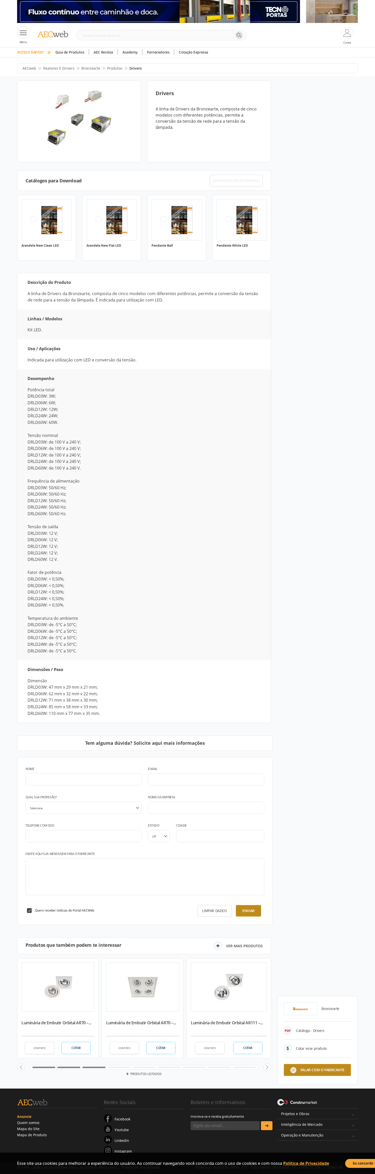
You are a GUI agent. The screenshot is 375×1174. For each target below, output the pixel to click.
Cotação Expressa (193, 52)
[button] (21, 1067)
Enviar (248, 910)
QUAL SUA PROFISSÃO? (41, 797)
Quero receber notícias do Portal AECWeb (64, 910)
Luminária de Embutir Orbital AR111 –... (227, 1023)
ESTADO (153, 825)
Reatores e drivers (58, 68)
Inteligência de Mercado (301, 1124)
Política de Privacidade (306, 1163)
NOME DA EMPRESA (161, 797)
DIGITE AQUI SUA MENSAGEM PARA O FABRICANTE (60, 854)
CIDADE (181, 825)
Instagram (123, 1151)
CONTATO (40, 1048)
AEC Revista (103, 52)
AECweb (29, 68)
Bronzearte (90, 68)
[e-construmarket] (297, 1102)
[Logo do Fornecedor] (300, 1009)
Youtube (122, 1129)
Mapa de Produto (32, 1134)
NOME (30, 769)
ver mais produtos (244, 945)
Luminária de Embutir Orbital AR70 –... (56, 1023)
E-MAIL (152, 769)
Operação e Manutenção (302, 1135)
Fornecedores (158, 52)
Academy (130, 52)
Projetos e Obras (295, 1113)
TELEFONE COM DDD (40, 825)
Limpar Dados (214, 910)
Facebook (122, 1119)
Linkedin (122, 1140)
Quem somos (28, 1122)
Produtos (114, 68)
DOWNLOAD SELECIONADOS (236, 180)
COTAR (76, 1048)
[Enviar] (266, 1125)
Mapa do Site (28, 1128)
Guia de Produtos (69, 52)
